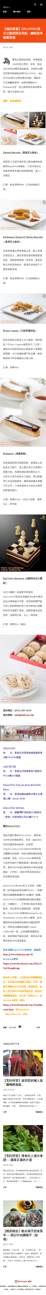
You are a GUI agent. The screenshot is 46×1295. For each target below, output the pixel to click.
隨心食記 (16, 11)
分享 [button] (38, 1027)
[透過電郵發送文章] (19, 1027)
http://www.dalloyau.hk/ (17, 954)
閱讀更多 (39, 1112)
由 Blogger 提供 (24, 1281)
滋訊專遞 (12, 1027)
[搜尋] (35, 4)
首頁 (5, 11)
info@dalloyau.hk (24, 715)
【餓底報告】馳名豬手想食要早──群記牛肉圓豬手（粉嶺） (23, 1235)
